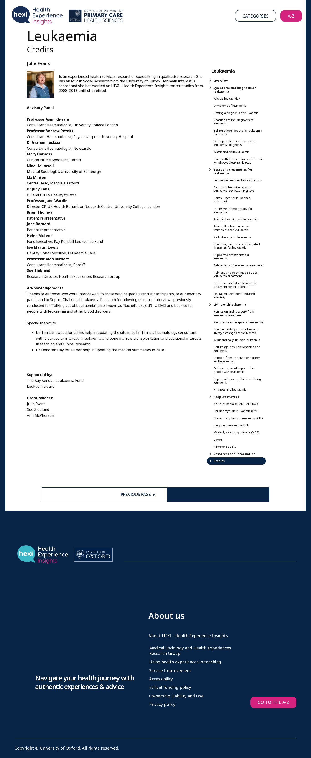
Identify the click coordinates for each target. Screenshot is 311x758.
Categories (255, 16)
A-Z (291, 16)
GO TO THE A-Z (273, 702)
